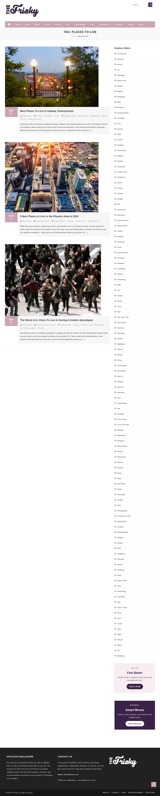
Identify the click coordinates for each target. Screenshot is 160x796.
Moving (120, 468)
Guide (119, 301)
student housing (34, 119)
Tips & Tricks (122, 607)
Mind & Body (122, 446)
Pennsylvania (95, 116)
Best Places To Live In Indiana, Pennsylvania (46, 111)
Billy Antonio (27, 116)
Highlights (121, 344)
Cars (119, 124)
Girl (118, 290)
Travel (140, 24)
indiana (73, 116)
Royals (130, 24)
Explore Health (134, 686)
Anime (119, 64)
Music (119, 473)
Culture (120, 193)
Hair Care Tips (123, 317)
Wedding (120, 656)
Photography (122, 511)
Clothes (120, 161)
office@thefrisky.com (71, 774)
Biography (121, 97)
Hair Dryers (121, 322)
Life (118, 409)
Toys (119, 618)
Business (120, 107)
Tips (118, 602)
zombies (41, 328)
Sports (119, 564)
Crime (119, 183)
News (27, 24)
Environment (122, 226)
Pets (119, 505)
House (62, 221)
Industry (120, 382)
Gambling (121, 269)
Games (120, 274)
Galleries (120, 263)
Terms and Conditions (135, 792)
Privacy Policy (150, 792)
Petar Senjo (27, 221)
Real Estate (121, 521)
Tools (119, 613)
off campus (83, 116)
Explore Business (135, 724)
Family (119, 231)
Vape (119, 634)
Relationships (80, 24)
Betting (120, 91)
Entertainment (104, 24)
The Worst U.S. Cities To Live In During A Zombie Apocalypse (56, 320)
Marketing (121, 435)
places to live (94, 221)
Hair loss (120, 328)
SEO (119, 548)
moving (76, 325)
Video (119, 645)
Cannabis (121, 118)
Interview (120, 392)
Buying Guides (123, 113)
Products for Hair (124, 516)
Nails (119, 478)
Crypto (119, 188)
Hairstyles (121, 333)
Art (118, 70)
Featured (120, 242)
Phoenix (70, 221)
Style (92, 24)
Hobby (119, 355)
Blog (119, 102)
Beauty (120, 86)
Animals (120, 59)
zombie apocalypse (28, 328)
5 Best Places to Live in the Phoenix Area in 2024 (49, 216)
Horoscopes (122, 365)
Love (68, 24)
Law (118, 398)
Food (119, 247)
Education (48, 116)
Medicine (120, 441)
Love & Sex (121, 419)
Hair (118, 312)
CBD (119, 134)
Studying (120, 570)
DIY (118, 204)
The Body (121, 597)
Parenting (119, 24)
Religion (120, 538)
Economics (121, 210)
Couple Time (122, 172)
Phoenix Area (81, 221)
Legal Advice (122, 403)
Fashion (120, 236)
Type (119, 629)
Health (37, 24)
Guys (119, 306)
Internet (120, 387)
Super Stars (122, 581)
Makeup (120, 430)
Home (17, 24)
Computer (121, 167)
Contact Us (115, 792)
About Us (106, 792)
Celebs (47, 24)
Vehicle (120, 640)
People (120, 500)
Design (120, 199)
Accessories (122, 54)
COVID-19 (121, 177)
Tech (119, 586)
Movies (58, 24)
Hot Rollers (121, 371)
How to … (121, 376)
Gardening (121, 279)
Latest (124, 792)
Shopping (121, 554)
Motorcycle (121, 457)
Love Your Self (123, 425)
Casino (120, 129)
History (120, 349)
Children (120, 145)
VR (118, 650)
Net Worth (121, 484)
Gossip (120, 296)
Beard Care (121, 81)
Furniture (120, 258)
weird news (99, 325)
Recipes (120, 527)
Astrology (121, 75)
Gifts (119, 285)
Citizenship (121, 150)
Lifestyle (120, 414)
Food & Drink (122, 253)
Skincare (120, 559)
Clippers (120, 156)
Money (120, 452)
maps (69, 325)
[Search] (150, 5)
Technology (121, 591)
